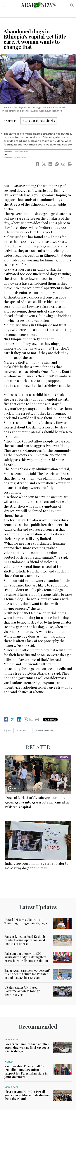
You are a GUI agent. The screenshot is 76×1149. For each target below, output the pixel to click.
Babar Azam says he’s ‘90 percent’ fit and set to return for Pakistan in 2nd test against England (27, 974)
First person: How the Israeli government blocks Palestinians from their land (27, 1095)
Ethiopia (21, 730)
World (8, 1062)
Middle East (11, 1039)
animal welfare (44, 730)
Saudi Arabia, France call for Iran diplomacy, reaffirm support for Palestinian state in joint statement (26, 1071)
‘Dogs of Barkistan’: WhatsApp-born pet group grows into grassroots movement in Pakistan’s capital (37, 802)
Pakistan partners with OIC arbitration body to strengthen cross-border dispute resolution (26, 957)
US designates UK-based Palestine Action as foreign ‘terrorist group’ (22, 990)
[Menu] (4, 5)
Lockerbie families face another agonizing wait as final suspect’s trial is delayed (27, 1047)
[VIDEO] (38, 774)
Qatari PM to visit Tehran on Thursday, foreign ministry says (25, 921)
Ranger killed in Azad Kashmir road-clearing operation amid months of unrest (24, 940)
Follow (51, 719)
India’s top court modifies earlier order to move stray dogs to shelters (36, 865)
